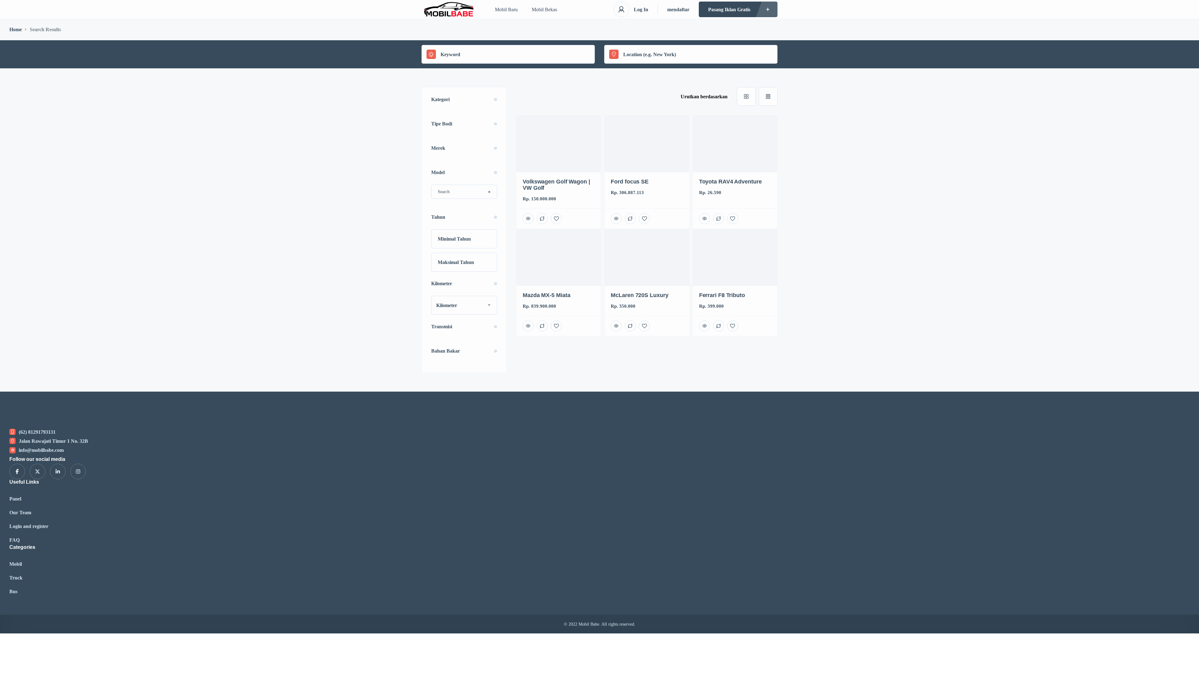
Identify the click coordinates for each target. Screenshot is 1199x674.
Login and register (28, 526)
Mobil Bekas (544, 9)
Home (15, 29)
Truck (15, 577)
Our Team (20, 512)
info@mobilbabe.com (41, 450)
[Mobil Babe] (449, 9)
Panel (15, 498)
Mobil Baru (506, 9)
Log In (641, 9)
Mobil (15, 564)
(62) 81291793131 (37, 432)
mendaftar (678, 9)
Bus (13, 591)
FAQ (14, 540)
